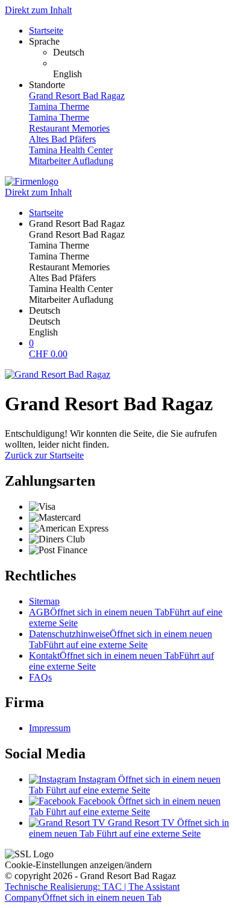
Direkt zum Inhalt (38, 10)
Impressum (49, 728)
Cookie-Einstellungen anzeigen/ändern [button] (78, 865)
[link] (141, 52)
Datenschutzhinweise (120, 639)
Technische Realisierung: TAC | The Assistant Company (92, 892)
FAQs (40, 677)
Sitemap (44, 601)
